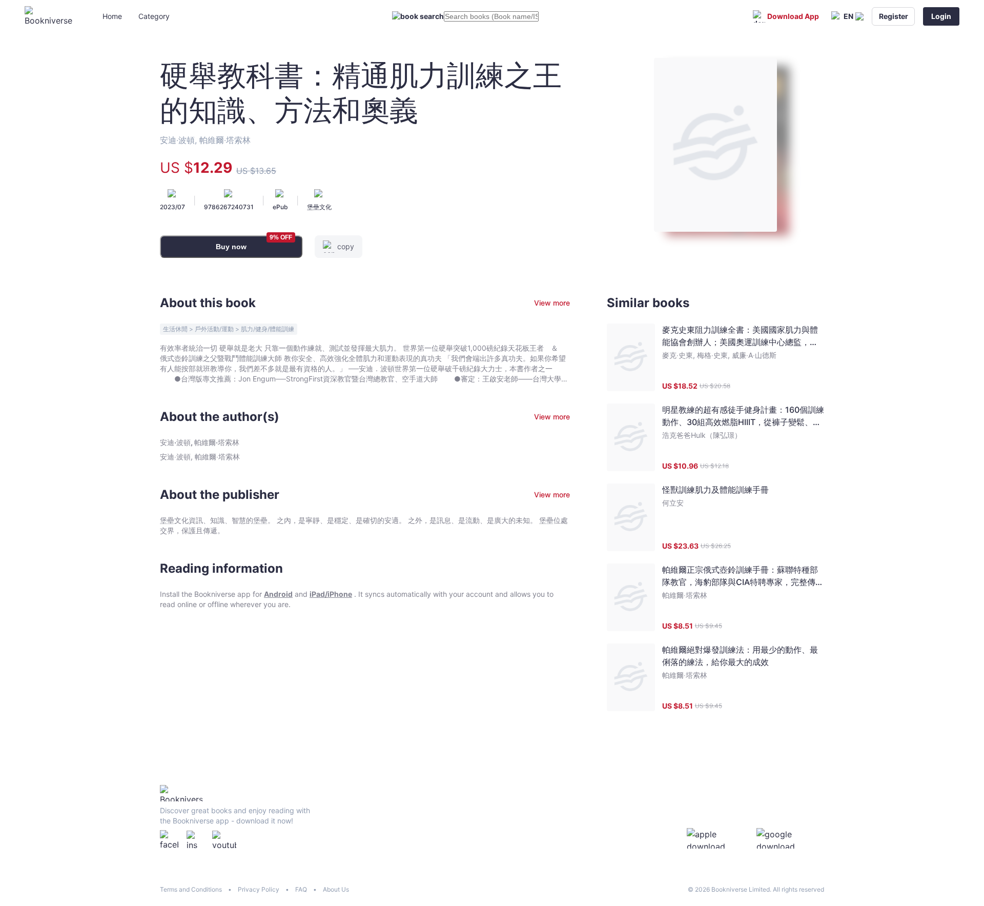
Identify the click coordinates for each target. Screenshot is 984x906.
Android (278, 594)
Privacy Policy (258, 889)
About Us (336, 889)
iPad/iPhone (331, 594)
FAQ (301, 889)
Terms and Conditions (191, 889)
